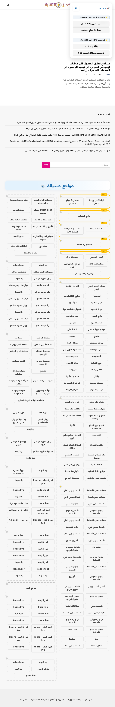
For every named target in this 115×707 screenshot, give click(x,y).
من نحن (88, 699)
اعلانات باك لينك (18, 246)
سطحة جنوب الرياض (43, 362)
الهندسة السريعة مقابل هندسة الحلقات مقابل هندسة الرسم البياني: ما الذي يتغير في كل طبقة (68, 128)
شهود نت (72, 369)
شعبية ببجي (96, 606)
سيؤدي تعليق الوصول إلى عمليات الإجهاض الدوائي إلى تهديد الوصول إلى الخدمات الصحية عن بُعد (86, 67)
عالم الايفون (96, 316)
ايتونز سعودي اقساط (96, 512)
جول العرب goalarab (43, 421)
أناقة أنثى (72, 329)
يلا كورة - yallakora (18, 510)
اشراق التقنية (72, 286)
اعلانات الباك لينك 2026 (72, 446)
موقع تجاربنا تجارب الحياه (43, 238)
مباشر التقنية (72, 376)
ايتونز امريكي (72, 503)
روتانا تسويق (96, 342)
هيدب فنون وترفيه (96, 478)
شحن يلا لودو (96, 596)
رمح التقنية (96, 363)
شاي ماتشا (96, 645)
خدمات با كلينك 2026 (18, 228)
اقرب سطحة (18, 361)
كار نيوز (72, 322)
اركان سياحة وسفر (84, 273)
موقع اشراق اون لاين (72, 265)
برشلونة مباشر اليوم (18, 443)
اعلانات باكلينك (31, 252)
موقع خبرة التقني (96, 329)
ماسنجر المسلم (84, 244)
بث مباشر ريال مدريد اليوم (18, 421)
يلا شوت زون (43, 669)
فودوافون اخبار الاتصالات (96, 427)
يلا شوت (43, 265)
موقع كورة (30, 588)
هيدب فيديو (72, 356)
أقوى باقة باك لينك (43, 226)
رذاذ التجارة (72, 363)
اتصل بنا (23, 699)
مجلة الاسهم (96, 309)
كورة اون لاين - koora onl (43, 512)
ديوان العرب (18, 236)
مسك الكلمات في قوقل (96, 288)
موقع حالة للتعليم (96, 471)
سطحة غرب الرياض (18, 351)
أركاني (96, 376)
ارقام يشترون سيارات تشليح (43, 392)
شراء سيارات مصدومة (18, 392)
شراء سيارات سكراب (18, 372)
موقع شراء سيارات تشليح (18, 382)
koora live (18, 490)
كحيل (108, 75)
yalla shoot (19, 265)
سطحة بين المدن (43, 344)
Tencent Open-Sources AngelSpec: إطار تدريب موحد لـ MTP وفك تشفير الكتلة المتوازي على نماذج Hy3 (62, 135)
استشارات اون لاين (72, 349)
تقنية (72, 425)
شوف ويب (72, 302)
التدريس (96, 435)
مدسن (72, 336)
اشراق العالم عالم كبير (72, 437)
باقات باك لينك (72, 408)
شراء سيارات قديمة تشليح (31, 400)
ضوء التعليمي (96, 257)
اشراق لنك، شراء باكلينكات (96, 417)
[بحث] (8, 4)
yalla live (30, 458)
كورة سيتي (18, 412)
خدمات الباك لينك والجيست (43, 202)
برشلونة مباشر (18, 271)
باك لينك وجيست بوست (96, 456)
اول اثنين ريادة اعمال (96, 202)
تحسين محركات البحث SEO (72, 230)
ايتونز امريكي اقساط (72, 568)
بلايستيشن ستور (96, 612)
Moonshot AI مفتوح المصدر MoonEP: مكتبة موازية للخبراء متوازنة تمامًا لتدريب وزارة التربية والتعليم (63, 122)
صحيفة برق (72, 257)
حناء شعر (72, 629)
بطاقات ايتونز (72, 606)
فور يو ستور (72, 540)
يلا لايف (30, 429)
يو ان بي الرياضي (72, 464)
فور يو (72, 576)
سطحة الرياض (43, 337)
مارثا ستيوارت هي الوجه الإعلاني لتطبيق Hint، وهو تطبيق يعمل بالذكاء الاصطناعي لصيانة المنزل (67, 150)
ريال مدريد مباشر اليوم (42, 443)
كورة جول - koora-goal (43, 482)
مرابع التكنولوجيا (72, 296)
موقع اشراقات (96, 263)
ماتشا (72, 639)
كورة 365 (42, 412)
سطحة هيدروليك (18, 344)
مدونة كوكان (72, 316)
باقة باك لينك (96, 228)
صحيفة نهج (96, 322)
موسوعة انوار (96, 389)
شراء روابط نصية (96, 408)
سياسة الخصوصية (39, 699)
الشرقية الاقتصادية (72, 309)
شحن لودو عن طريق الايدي (72, 598)
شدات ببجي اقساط (96, 490)
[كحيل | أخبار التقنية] (57, 5)
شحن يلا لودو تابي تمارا (72, 558)
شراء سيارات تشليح (43, 380)
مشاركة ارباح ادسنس (72, 202)
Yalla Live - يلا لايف (18, 503)
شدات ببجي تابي (72, 497)
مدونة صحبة (96, 383)
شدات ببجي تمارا (72, 490)
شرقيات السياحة (72, 383)
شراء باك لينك (96, 402)
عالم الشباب (84, 216)
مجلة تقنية (96, 464)
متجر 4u (96, 547)
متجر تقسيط (72, 527)
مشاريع (43, 246)
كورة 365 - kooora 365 (43, 521)
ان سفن (96, 296)
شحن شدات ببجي (96, 586)
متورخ (96, 336)
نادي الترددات (96, 349)
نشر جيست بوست (19, 200)
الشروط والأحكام (57, 699)
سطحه (18, 337)
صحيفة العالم (72, 478)
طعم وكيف (96, 369)
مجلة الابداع (72, 342)
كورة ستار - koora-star (19, 472)
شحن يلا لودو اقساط (72, 512)
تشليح (43, 370)
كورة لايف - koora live (43, 629)
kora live (18, 535)
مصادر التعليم (72, 454)
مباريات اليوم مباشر (43, 271)
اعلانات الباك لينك (72, 415)
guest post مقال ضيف (43, 211)
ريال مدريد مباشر (42, 278)
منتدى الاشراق (96, 445)
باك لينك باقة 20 (43, 219)
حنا (96, 639)
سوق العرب (18, 210)
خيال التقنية (96, 302)
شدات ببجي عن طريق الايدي (72, 548)
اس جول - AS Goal (18, 520)
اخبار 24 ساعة (72, 471)
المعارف (96, 356)
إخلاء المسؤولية (74, 699)
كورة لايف (43, 542)
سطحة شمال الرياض (43, 353)
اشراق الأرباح (72, 389)
